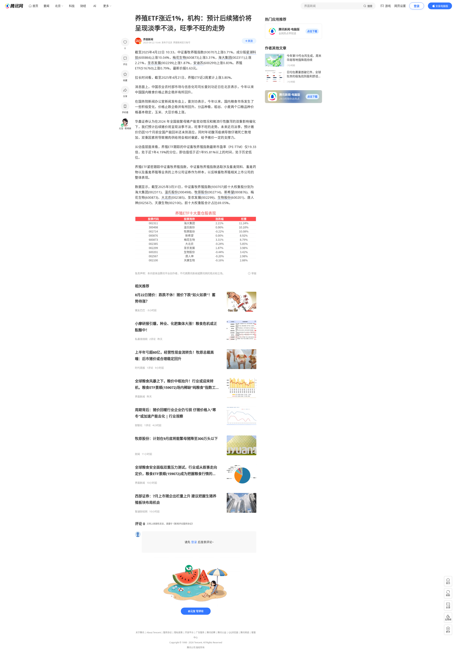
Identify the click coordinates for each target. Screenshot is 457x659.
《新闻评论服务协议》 (183, 523)
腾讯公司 (191, 647)
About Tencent (154, 632)
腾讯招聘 (211, 632)
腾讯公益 (222, 632)
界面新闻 (140, 396)
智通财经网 (141, 511)
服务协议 (167, 632)
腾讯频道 (244, 632)
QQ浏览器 (233, 632)
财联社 (138, 425)
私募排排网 (141, 339)
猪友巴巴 (140, 310)
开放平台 (189, 632)
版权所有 (200, 647)
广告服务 (200, 632)
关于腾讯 (140, 632)
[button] (312, 31)
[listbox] (195, 398)
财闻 (137, 454)
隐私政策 (178, 632)
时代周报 (140, 368)
